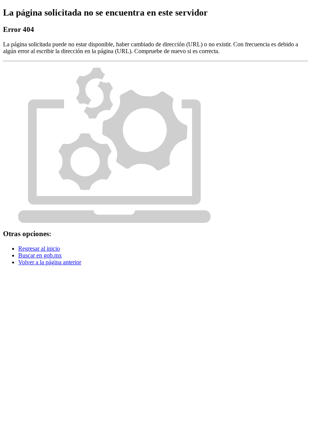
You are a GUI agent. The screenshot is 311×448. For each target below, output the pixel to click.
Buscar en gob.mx (40, 255)
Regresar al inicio (39, 248)
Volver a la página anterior (49, 262)
